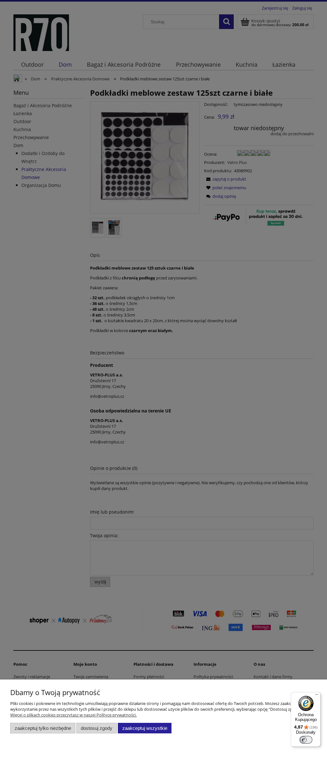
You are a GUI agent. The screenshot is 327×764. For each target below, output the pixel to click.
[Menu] (317, 696)
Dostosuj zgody (96, 728)
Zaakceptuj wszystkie (144, 728)
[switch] (306, 740)
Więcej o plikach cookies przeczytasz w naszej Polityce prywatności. (73, 715)
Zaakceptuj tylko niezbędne (43, 728)
